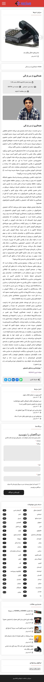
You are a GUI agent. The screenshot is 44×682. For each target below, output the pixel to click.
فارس (12, 555)
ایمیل (38, 475)
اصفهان (32, 523)
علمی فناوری (32, 555)
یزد (32, 596)
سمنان (12, 547)
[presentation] (39, 37)
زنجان (32, 543)
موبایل (12, 584)
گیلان (12, 575)
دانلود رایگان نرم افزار (35, 669)
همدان (32, 592)
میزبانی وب (32, 588)
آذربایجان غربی (12, 510)
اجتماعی (25, 87)
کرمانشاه (32, 571)
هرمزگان (12, 588)
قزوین (32, 563)
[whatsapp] (20, 379)
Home (39, 67)
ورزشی (12, 592)
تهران (12, 531)
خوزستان (32, 539)
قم (12, 563)
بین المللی (12, 527)
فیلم (12, 559)
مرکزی (33, 584)
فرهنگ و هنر (32, 559)
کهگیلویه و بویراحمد (12, 571)
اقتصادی (12, 523)
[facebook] (17, 379)
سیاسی (32, 551)
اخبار (12, 514)
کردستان (32, 567)
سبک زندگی (12, 543)
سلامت (32, 547)
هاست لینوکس (22, 678)
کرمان (12, 567)
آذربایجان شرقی (32, 510)
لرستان (32, 579)
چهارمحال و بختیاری (32, 535)
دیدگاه (38, 444)
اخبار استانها (32, 518)
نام (39, 465)
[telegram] (9, 379)
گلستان (32, 575)
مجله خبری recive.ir (35, 372)
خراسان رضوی (12, 535)
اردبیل (12, 518)
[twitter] (5, 379)
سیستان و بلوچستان (12, 551)
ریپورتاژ (12, 539)
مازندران (12, 579)
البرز (32, 527)
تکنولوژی (32, 531)
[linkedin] (13, 379)
